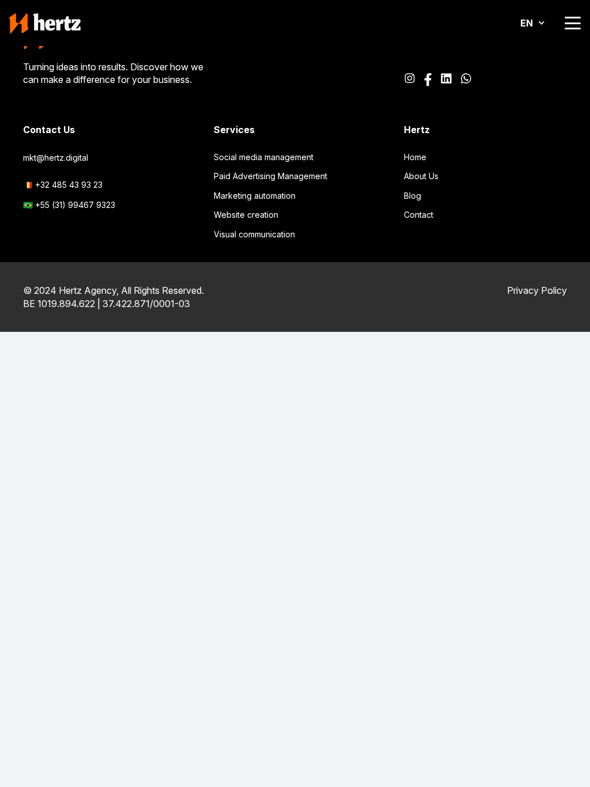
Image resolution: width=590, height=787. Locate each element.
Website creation (246, 215)
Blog (412, 195)
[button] (572, 23)
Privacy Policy (537, 290)
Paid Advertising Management (270, 176)
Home (415, 157)
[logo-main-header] (45, 23)
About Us (421, 176)
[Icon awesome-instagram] (409, 79)
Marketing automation (255, 195)
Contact (418, 215)
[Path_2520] (446, 79)
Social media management (263, 157)
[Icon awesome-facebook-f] (428, 79)
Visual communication (254, 234)
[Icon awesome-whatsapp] (466, 79)
